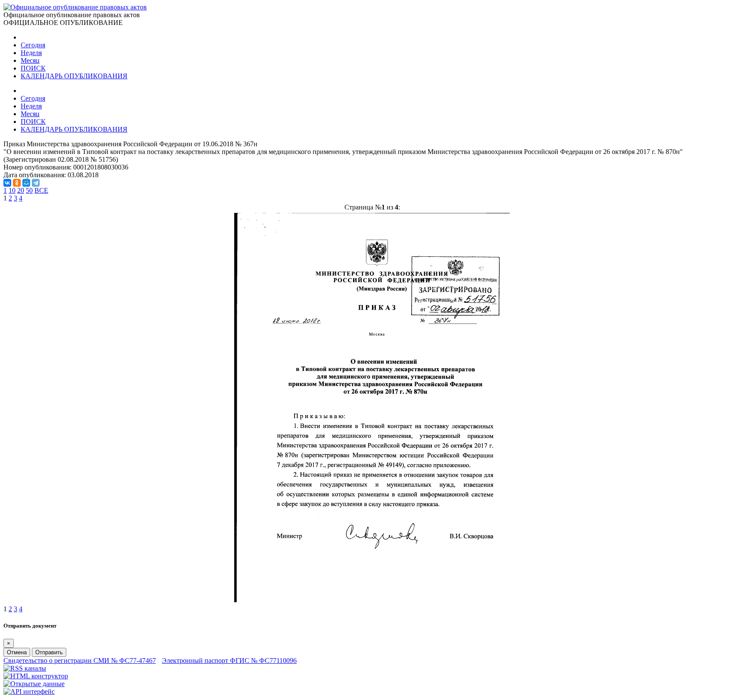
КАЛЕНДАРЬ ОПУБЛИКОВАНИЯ (74, 76)
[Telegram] (36, 183)
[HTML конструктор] (35, 676)
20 (20, 190)
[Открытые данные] (34, 683)
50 (29, 190)
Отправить (49, 652)
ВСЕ (41, 190)
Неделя (31, 52)
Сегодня (33, 45)
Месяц (30, 60)
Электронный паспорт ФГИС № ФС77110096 (229, 660)
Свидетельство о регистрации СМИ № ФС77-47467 (79, 660)
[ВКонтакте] (7, 183)
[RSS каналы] (24, 668)
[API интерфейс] (29, 691)
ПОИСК (33, 68)
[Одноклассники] (17, 183)
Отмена (17, 652)
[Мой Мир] (26, 183)
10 (12, 190)
